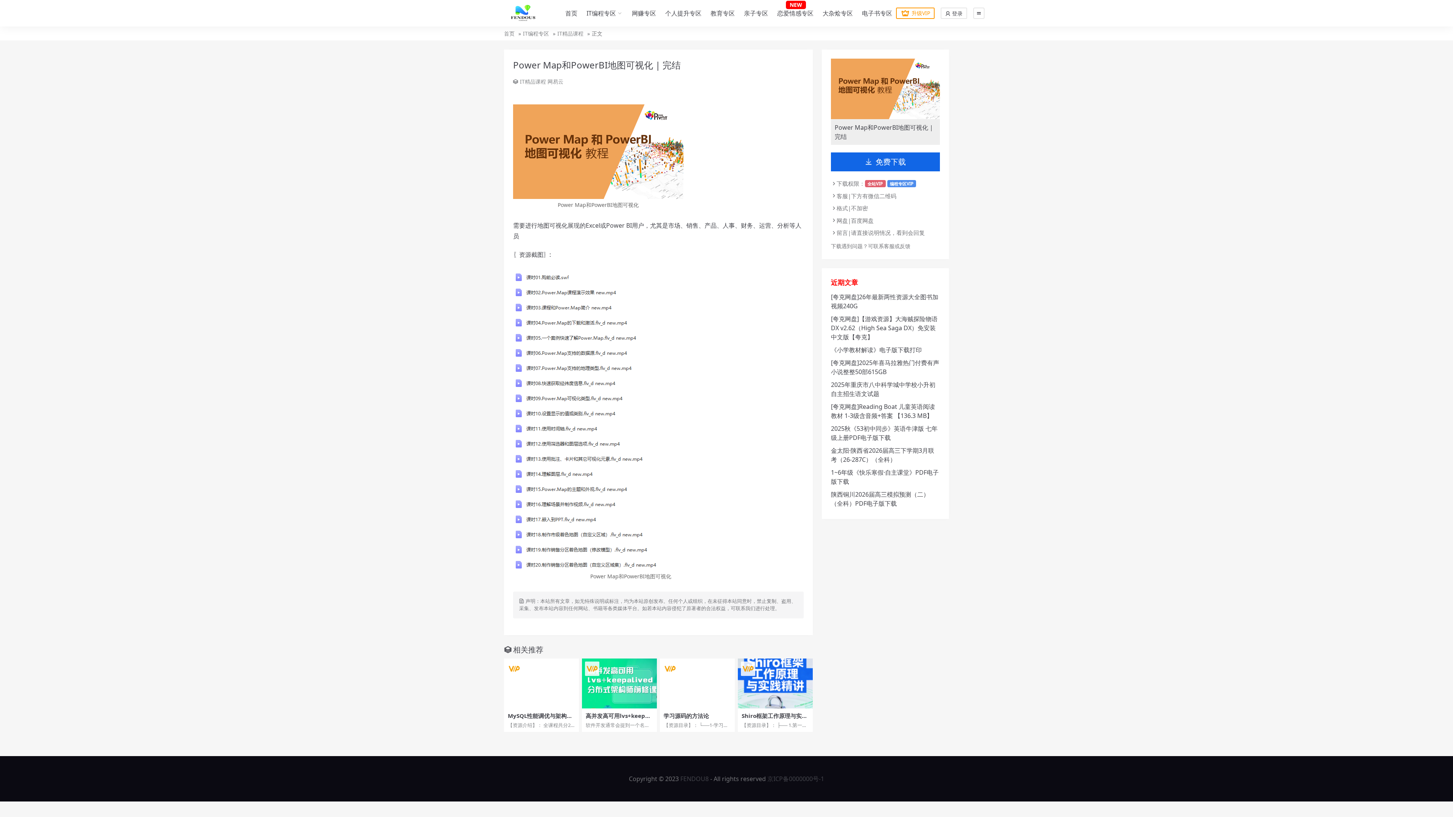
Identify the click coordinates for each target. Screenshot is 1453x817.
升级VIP (921, 13)
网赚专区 (644, 13)
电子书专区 (877, 13)
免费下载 (891, 162)
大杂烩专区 (838, 13)
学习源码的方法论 (686, 715)
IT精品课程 (570, 33)
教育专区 (723, 13)
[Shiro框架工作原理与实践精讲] (775, 683)
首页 (571, 13)
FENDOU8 (694, 779)
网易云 (555, 81)
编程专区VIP (901, 183)
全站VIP (875, 183)
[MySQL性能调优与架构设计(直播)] (541, 683)
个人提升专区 (683, 13)
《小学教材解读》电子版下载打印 (876, 350)
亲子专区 (756, 13)
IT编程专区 (601, 13)
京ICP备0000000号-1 (795, 779)
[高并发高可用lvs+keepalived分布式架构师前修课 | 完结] (619, 683)
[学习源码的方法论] (697, 683)
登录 (957, 13)
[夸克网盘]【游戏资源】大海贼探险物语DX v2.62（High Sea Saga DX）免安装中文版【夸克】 (884, 328)
